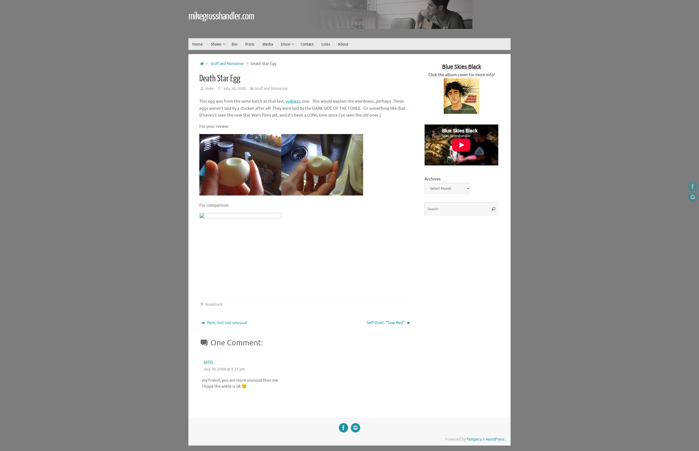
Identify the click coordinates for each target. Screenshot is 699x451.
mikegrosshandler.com (221, 16)
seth (208, 362)
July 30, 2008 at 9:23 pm (224, 369)
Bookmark (214, 304)
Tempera (474, 439)
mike (209, 88)
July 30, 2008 (234, 88)
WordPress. (495, 439)
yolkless (293, 101)
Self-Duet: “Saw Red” (386, 322)
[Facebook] (692, 186)
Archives (433, 179)
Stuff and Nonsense (227, 63)
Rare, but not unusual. (227, 322)
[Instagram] (692, 197)
